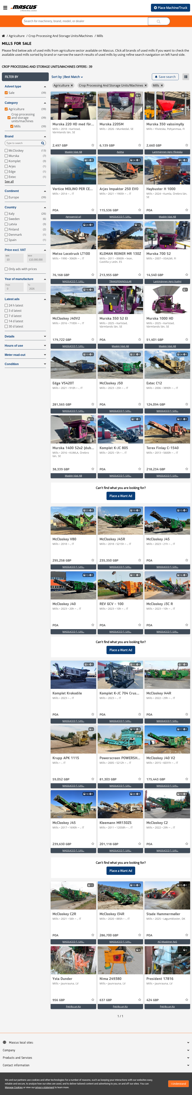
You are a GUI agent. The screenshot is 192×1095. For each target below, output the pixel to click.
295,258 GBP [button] (61, 560)
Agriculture (17, 36)
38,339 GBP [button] (60, 469)
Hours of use (14, 345)
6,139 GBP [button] (107, 145)
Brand (9, 136)
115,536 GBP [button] (109, 210)
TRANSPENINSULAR (120, 281)
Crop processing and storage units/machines (60, 36)
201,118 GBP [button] (109, 844)
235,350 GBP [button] (109, 560)
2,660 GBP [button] (153, 145)
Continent (12, 191)
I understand (178, 1083)
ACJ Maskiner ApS (167, 941)
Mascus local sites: (21, 1042)
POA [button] (55, 210)
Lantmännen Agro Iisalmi (167, 281)
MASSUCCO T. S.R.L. (120, 216)
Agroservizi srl (73, 216)
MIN (7, 256)
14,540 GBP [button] (154, 275)
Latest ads (12, 299)
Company (9, 1050)
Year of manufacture (19, 279)
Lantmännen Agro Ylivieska (167, 152)
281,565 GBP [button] (61, 404)
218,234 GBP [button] (155, 469)
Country (10, 207)
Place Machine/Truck (172, 8)
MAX (30, 256)
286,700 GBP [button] (109, 935)
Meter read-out (15, 354)
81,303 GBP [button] (108, 779)
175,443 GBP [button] (155, 779)
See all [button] (9, 181)
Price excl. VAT (15, 250)
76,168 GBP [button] (60, 275)
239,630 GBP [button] (61, 844)
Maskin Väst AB (73, 152)
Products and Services (17, 1058)
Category (11, 102)
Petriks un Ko (73, 1006)
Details (9, 336)
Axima (120, 152)
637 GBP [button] (106, 1000)
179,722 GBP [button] (61, 340)
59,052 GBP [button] (60, 779)
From (8, 285)
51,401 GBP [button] (154, 340)
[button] (25, 76)
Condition (12, 364)
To (29, 285)
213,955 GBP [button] (109, 275)
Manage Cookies (14, 1087)
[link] (73, 106)
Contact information (16, 1065)
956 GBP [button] (58, 1000)
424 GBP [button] (152, 1000)
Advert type (13, 86)
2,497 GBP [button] (60, 145)
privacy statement (44, 1087)
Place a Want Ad (121, 496)
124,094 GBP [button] (155, 404)
